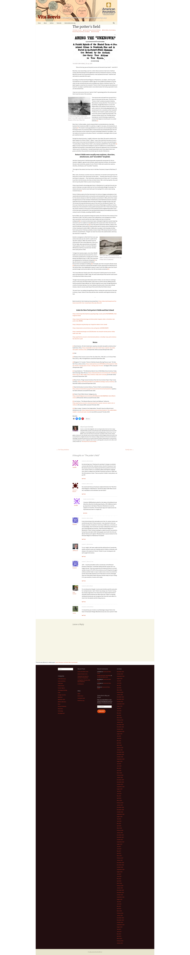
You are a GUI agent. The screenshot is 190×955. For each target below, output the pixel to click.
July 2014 (119, 929)
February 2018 (120, 830)
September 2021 (120, 731)
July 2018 (119, 819)
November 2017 (120, 837)
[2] (77, 128)
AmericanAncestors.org (70, 23)
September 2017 (120, 842)
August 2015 (119, 899)
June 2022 (119, 710)
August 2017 (119, 844)
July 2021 (119, 736)
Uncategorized (61, 713)
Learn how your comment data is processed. (66, 662)
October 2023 (120, 674)
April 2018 (119, 825)
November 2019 (120, 782)
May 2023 (119, 685)
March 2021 (119, 745)
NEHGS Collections (62, 701)
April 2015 (119, 908)
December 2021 (120, 724)
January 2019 (120, 805)
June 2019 (119, 793)
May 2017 (119, 851)
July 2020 (119, 763)
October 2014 (120, 922)
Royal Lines (60, 708)
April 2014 (119, 936)
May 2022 (119, 713)
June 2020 (119, 766)
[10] (108, 269)
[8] (92, 263)
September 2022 (120, 703)
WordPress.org (81, 700)
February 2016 (120, 885)
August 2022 (119, 706)
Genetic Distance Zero (83, 674)
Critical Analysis (112, 30)
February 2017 (120, 858)
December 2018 (120, 807)
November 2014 (120, 920)
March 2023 (119, 690)
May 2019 (119, 796)
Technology (60, 711)
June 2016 (119, 876)
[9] (73, 265)
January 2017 (120, 860)
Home (39, 23)
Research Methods (96, 30)
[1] (97, 120)
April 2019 (119, 798)
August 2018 (119, 816)
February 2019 (120, 802)
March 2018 (119, 828)
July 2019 (119, 791)
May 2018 (119, 823)
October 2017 (120, 839)
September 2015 (120, 897)
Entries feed (80, 696)
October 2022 (120, 701)
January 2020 (120, 777)
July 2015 (119, 901)
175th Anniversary (62, 678)
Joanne (74, 613)
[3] (116, 144)
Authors (52, 23)
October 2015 (120, 894)
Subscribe (59, 23)
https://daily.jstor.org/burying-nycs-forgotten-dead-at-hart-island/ (90, 324)
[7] (94, 260)
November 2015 (120, 892)
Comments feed (81, 698)
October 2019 (120, 784)
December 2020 (120, 752)
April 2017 (119, 853)
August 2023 (119, 678)
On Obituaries (81, 684)
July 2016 (119, 874)
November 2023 (120, 671)
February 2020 (120, 775)
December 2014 (120, 917)
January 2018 (120, 832)
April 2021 (119, 743)
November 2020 (120, 754)
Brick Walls (105, 30)
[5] (80, 221)
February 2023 (120, 692)
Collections (60, 683)
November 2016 (120, 865)
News (59, 704)
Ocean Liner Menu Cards (83, 671)
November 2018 (120, 809)
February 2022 (120, 720)
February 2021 (120, 747)
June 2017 (119, 848)
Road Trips (81, 31)
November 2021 (120, 726)
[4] (81, 190)
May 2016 (119, 878)
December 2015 (120, 890)
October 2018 (120, 812)
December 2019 (120, 779)
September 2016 (120, 869)
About (45, 23)
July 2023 (119, 680)
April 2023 (119, 687)
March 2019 (119, 800)
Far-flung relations (62, 449)
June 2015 (119, 904)
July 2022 (119, 708)
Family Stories (61, 685)
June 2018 (119, 821)
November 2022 (120, 699)
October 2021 (120, 729)
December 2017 (120, 835)
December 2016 (120, 862)
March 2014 (119, 938)
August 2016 (119, 871)
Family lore (129, 449)
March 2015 (119, 911)
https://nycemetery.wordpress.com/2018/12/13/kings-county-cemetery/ (96, 381)
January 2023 (120, 694)
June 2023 (119, 683)
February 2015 (120, 913)
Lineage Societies (62, 695)
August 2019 (119, 789)
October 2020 (120, 756)
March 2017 (119, 855)
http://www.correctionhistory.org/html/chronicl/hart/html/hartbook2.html (92, 388)
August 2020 (119, 761)
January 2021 (120, 749)
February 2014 (120, 940)
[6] (89, 224)
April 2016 (119, 881)
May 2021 (119, 740)
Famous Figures (61, 688)
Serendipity (87, 31)
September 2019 (120, 786)
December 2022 (120, 697)
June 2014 (119, 931)
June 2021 (119, 738)
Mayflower (60, 697)
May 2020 (119, 768)
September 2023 (120, 676)
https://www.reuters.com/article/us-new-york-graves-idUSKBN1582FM (90, 328)
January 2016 (120, 888)
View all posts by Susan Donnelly (89, 441)
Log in (79, 693)
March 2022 (119, 717)
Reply (84, 478)
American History (88, 30)
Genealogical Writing (62, 690)
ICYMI (59, 692)
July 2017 (119, 846)
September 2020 (120, 759)
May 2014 (119, 934)
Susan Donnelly (95, 31)
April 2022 (119, 715)
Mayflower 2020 (61, 699)
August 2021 (119, 733)
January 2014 (120, 943)
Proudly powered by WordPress (95, 952)
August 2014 (119, 927)
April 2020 (119, 770)
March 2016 (119, 883)
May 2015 (119, 906)
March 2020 (119, 772)
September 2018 (120, 814)
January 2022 (120, 722)
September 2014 (120, 924)
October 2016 (120, 867)
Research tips (76, 31)
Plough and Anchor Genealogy (104, 675)
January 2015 (120, 915)
